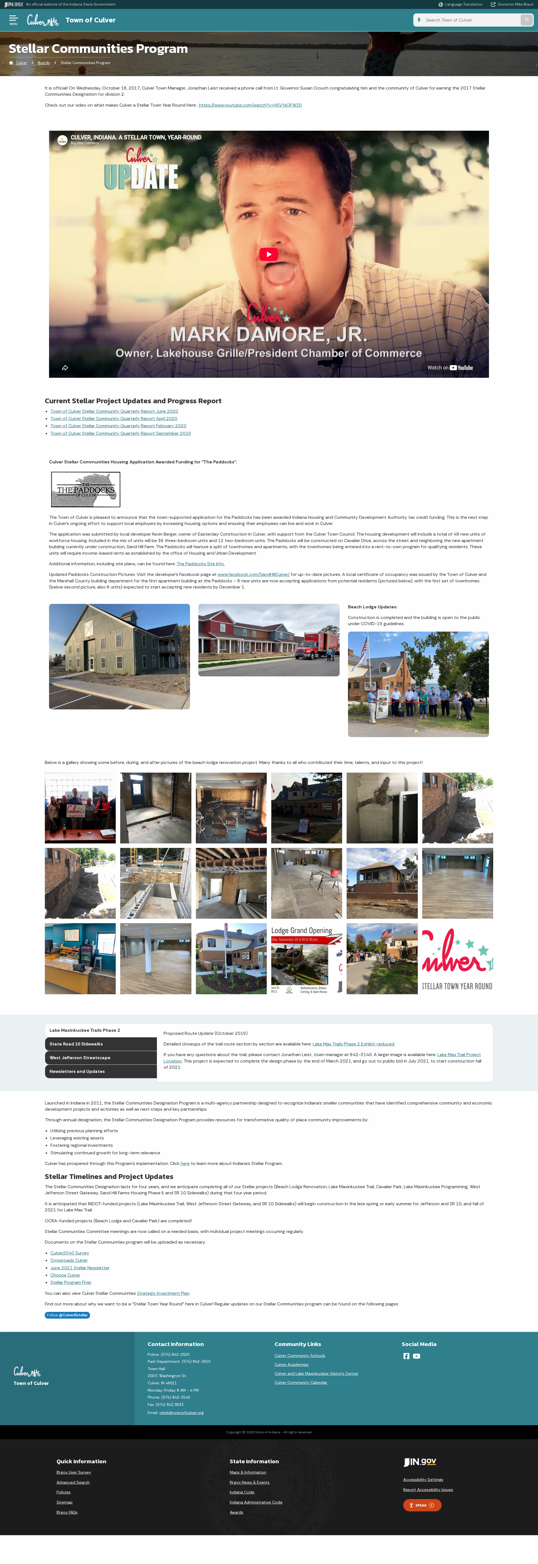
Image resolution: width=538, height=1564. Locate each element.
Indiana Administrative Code (256, 1502)
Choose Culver (65, 1275)
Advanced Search (73, 1482)
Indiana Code (242, 1492)
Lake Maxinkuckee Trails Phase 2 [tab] (85, 1030)
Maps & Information (248, 1472)
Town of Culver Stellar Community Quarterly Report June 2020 (114, 411)
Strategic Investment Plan (163, 1293)
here (185, 1163)
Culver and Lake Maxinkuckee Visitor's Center (316, 1373)
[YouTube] (416, 1356)
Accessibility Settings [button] (423, 1479)
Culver (21, 62)
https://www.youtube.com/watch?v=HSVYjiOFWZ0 (250, 105)
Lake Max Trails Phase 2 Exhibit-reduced (353, 1044)
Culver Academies (292, 1364)
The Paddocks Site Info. (201, 564)
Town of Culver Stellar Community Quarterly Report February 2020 (118, 426)
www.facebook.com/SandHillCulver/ (254, 574)
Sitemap (65, 1502)
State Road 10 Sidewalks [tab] (76, 1044)
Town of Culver (91, 20)
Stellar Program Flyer (70, 1282)
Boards (44, 62)
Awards (236, 1512)
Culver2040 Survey (69, 1253)
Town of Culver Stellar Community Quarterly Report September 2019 (120, 433)
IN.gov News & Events (250, 1482)
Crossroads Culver (69, 1260)
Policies (64, 1492)
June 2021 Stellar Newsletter (80, 1268)
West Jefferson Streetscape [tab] (80, 1058)
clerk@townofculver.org (181, 1412)
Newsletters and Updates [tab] (77, 1071)
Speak (421, 1505)
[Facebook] (406, 1356)
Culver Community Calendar (301, 1382)
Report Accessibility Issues (428, 1489)
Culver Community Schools (300, 1355)
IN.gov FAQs (67, 1512)
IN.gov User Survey (74, 1472)
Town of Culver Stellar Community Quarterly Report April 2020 (113, 418)
